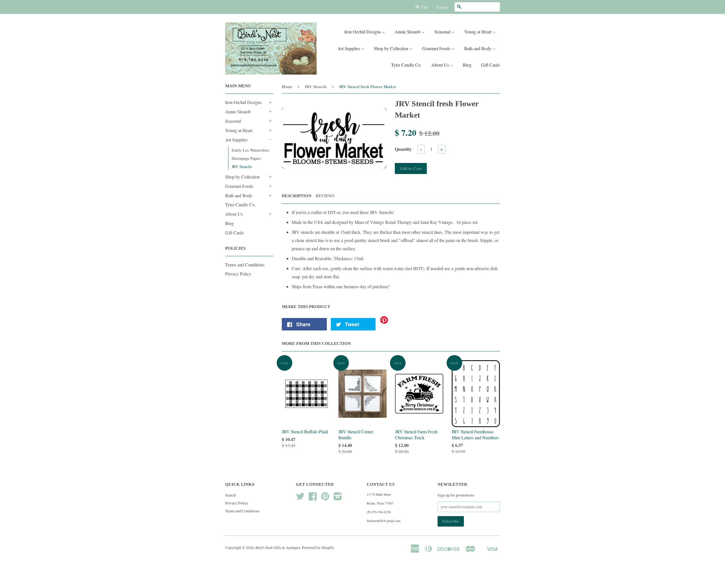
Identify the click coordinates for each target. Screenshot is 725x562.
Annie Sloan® (408, 32)
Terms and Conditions (245, 265)
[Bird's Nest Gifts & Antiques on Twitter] (300, 498)
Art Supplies (349, 48)
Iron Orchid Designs (363, 32)
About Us (440, 65)
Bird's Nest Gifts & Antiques (277, 547)
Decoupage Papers (246, 158)
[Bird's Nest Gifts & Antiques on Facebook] (312, 498)
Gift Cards (490, 65)
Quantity (403, 149)
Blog (467, 65)
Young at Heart (478, 32)
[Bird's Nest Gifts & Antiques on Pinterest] (325, 498)
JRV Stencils (242, 166)
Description (297, 196)
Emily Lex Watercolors (250, 150)
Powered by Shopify (318, 547)
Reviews (325, 196)
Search (230, 495)
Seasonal (442, 32)
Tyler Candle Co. (406, 65)
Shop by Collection (392, 48)
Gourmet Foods (436, 48)
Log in (442, 7)
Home (287, 86)
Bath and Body (478, 48)
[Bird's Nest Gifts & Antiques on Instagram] (337, 498)
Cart (424, 7)
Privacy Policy (238, 274)
